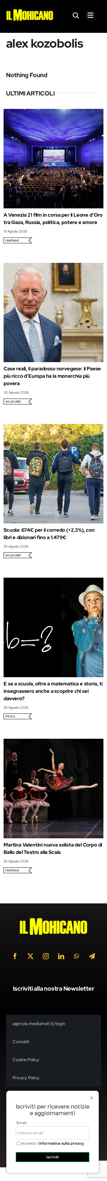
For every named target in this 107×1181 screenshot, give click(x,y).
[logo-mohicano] (30, 10)
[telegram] (92, 956)
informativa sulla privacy (61, 1143)
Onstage (12, 240)
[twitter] (30, 956)
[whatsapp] (76, 956)
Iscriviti (52, 1157)
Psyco (10, 716)
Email (21, 1123)
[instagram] (46, 956)
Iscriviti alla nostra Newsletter (53, 989)
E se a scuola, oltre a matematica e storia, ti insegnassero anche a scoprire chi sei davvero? (53, 691)
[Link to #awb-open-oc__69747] (90, 15)
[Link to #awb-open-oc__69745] (76, 15)
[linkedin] (61, 956)
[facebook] (15, 956)
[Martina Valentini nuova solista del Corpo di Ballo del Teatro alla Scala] (53, 742)
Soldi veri (13, 401)
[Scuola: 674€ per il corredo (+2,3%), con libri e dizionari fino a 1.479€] (53, 427)
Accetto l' (52, 1143)
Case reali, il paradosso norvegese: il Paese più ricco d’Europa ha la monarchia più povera (52, 375)
